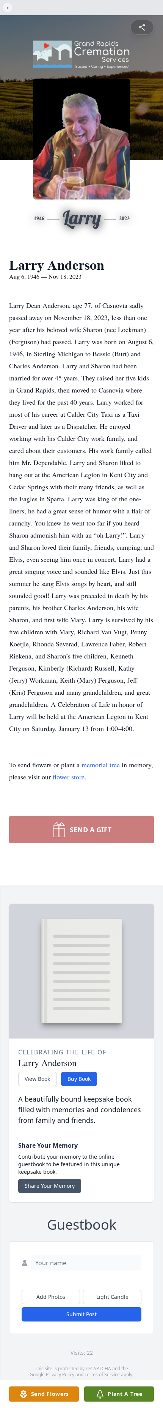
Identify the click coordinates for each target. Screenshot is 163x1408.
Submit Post (81, 1314)
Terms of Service (102, 1374)
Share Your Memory (50, 1185)
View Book (37, 1078)
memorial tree (101, 764)
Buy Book (79, 1078)
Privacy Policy (60, 1374)
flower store (69, 776)
